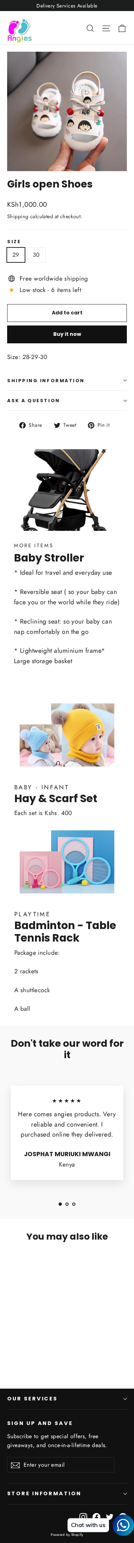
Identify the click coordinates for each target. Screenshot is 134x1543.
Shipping (17, 216)
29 (16, 255)
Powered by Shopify (67, 1534)
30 (36, 255)
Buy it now (67, 334)
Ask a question (33, 401)
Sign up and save (40, 1423)
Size (14, 241)
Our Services (32, 1398)
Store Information (44, 1493)
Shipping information (46, 381)
